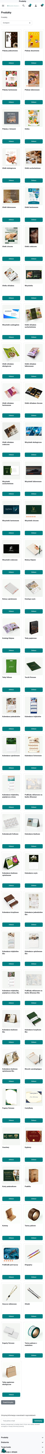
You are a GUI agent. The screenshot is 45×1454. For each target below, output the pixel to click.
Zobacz (11, 63)
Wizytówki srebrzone (9, 560)
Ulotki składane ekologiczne (8, 365)
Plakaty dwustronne (32, 51)
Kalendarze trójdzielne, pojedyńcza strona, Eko (10, 992)
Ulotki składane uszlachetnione (30, 326)
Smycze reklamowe (9, 1304)
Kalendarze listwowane (33, 756)
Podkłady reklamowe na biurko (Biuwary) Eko (33, 992)
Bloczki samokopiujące (33, 1069)
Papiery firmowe (8, 1108)
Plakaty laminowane (9, 90)
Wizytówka (29, 286)
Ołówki (27, 1304)
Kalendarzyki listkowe (10, 834)
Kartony (5, 1226)
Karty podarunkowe (9, 1186)
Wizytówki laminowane (10, 521)
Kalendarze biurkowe (32, 834)
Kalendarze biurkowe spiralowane (9, 874)
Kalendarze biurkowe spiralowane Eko (9, 1070)
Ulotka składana (8, 286)
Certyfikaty (29, 1108)
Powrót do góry (8, 1402)
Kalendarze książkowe (10, 912)
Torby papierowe (31, 638)
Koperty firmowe (8, 1343)
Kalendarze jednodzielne (11, 717)
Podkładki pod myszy (10, 1265)
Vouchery (5, 1147)
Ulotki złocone (7, 247)
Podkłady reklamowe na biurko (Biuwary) (33, 796)
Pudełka (28, 1186)
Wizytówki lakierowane (33, 482)
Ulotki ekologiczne (9, 168)
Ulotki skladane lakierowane (30, 365)
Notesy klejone (30, 560)
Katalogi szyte (30, 599)
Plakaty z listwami (9, 129)
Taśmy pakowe (30, 1226)
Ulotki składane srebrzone (8, 443)
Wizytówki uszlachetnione (7, 483)
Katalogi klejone (8, 638)
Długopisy (28, 1265)
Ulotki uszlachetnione (33, 168)
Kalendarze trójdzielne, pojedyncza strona (10, 796)
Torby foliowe (7, 677)
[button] (24, 6)
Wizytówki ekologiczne (33, 442)
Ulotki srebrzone (31, 247)
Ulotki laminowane (31, 207)
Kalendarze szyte (31, 873)
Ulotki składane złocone (33, 403)
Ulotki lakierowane (9, 207)
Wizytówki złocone (32, 521)
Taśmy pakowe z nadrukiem (31, 1344)
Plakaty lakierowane (32, 90)
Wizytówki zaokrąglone (10, 325)
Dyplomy (28, 1147)
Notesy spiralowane (9, 599)
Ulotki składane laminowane (8, 404)
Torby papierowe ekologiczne (8, 1383)
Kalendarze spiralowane (11, 756)
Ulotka (27, 129)
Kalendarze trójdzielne (33, 717)
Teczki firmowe (30, 677)
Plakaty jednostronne (10, 51)
